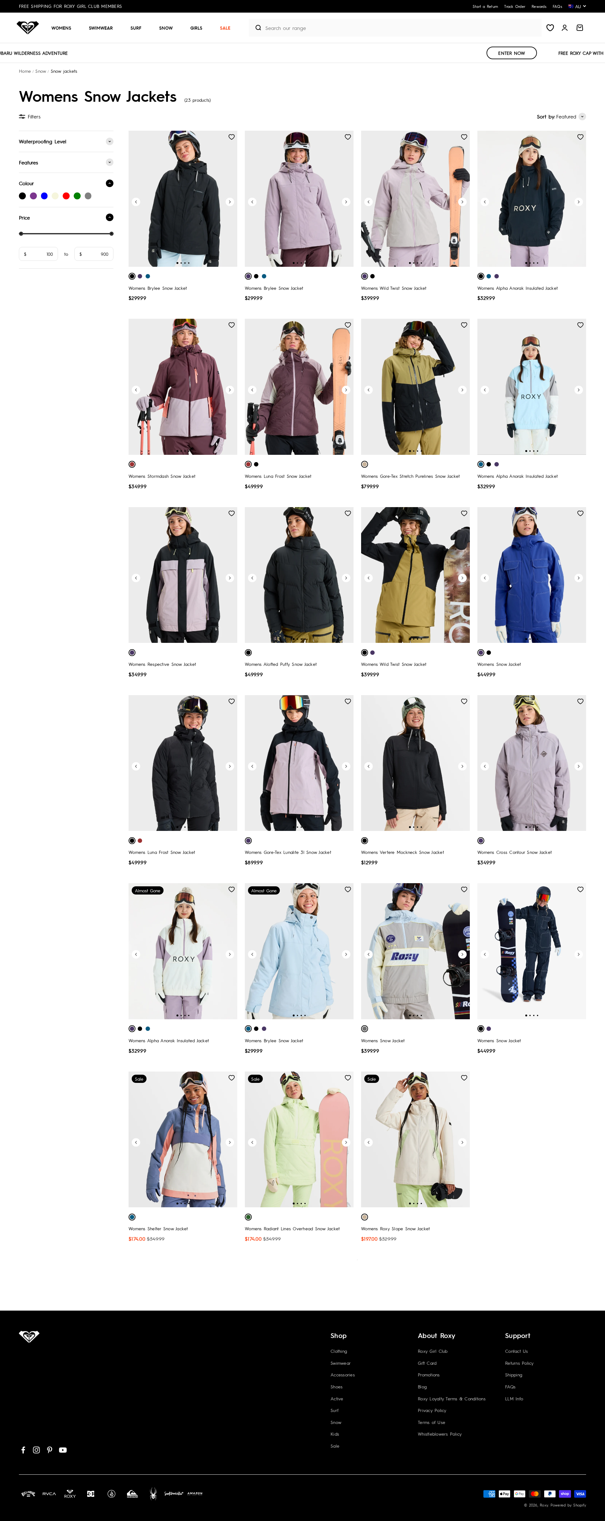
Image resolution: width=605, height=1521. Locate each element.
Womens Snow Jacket (499, 664)
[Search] (255, 28)
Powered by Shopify (568, 1504)
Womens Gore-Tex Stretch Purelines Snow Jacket (410, 476)
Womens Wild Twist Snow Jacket (393, 288)
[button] (64, 28)
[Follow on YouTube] (63, 1450)
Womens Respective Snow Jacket (162, 664)
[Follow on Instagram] (36, 1450)
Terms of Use (431, 1422)
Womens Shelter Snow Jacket (158, 1228)
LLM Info (514, 1398)
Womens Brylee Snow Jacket (158, 288)
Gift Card (427, 1363)
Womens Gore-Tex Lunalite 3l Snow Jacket (288, 852)
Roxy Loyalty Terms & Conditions (452, 1398)
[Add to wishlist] (231, 137)
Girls (196, 28)
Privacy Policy (432, 1410)
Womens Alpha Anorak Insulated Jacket (517, 288)
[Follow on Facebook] (23, 1450)
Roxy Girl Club (433, 1351)
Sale (225, 28)
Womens (61, 28)
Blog (422, 1386)
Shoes (337, 1386)
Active (337, 1398)
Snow (166, 28)
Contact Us (516, 1351)
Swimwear (101, 28)
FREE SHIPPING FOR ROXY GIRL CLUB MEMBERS (70, 6)
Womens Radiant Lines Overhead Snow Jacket (292, 1228)
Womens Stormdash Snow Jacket (162, 476)
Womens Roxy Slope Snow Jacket (395, 1228)
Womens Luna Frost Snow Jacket (278, 476)
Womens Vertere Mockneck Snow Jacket (402, 852)
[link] (22, 195)
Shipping (513, 1374)
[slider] (21, 234)
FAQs (510, 1386)
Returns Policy (519, 1363)
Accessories (343, 1374)
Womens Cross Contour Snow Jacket (514, 852)
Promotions (429, 1374)
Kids (335, 1434)
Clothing (339, 1351)
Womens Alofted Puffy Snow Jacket (281, 664)
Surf (135, 28)
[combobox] (401, 28)
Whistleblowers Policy (440, 1434)
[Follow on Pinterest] (49, 1450)
